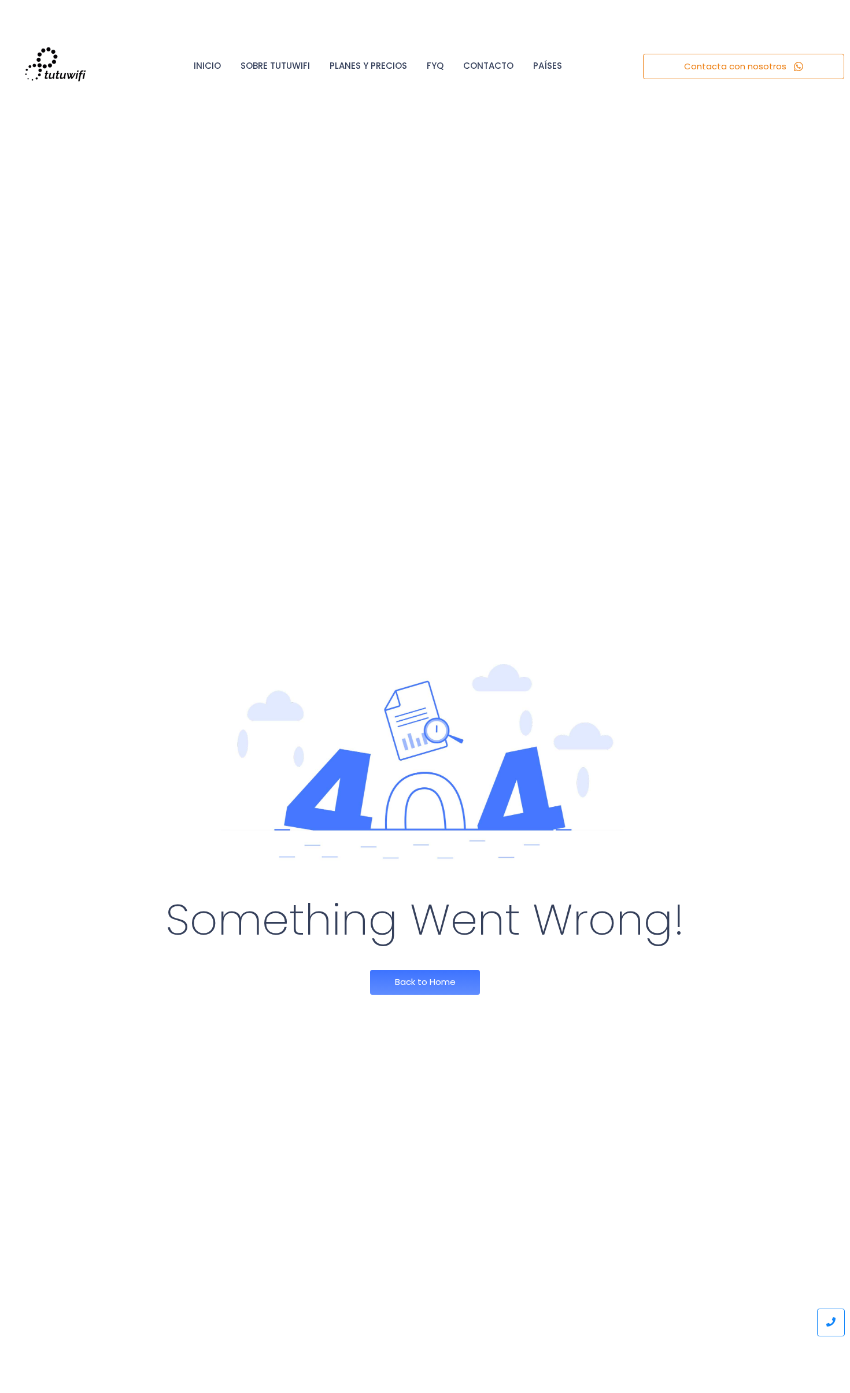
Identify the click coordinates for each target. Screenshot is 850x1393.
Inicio (207, 66)
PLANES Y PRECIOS (368, 66)
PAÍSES (547, 66)
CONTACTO (488, 66)
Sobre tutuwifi (275, 66)
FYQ (435, 66)
